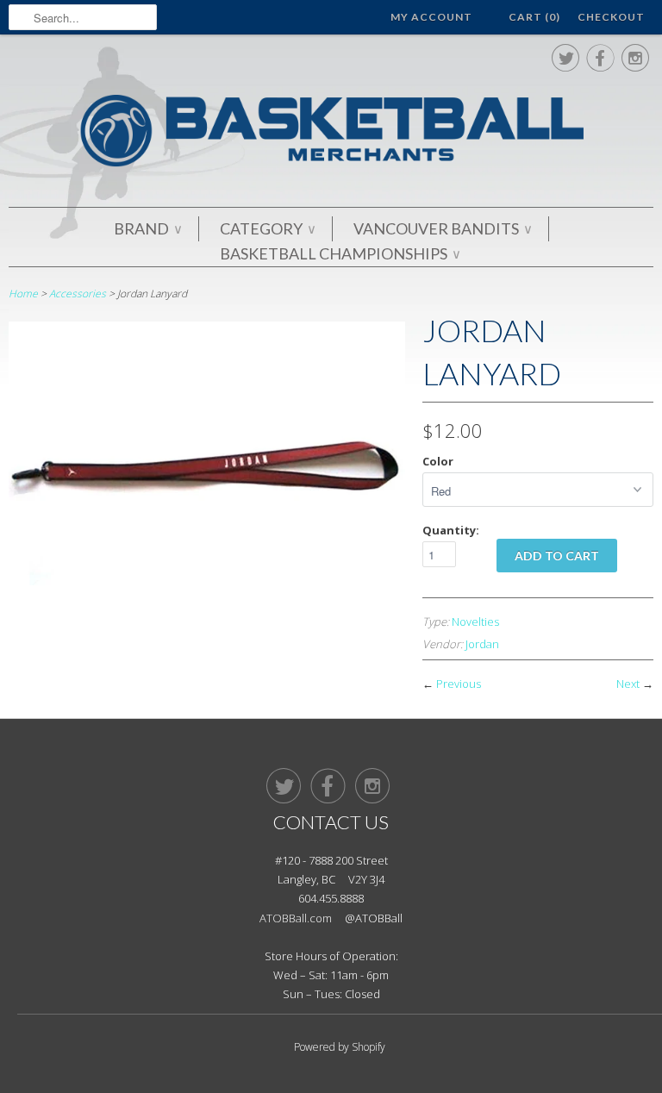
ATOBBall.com (295, 918)
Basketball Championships (339, 253)
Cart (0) (534, 16)
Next (628, 683)
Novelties (475, 621)
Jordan (482, 644)
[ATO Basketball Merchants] (331, 133)
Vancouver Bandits (442, 228)
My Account (431, 16)
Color (437, 461)
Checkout (611, 16)
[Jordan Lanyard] (207, 580)
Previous (458, 683)
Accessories (77, 293)
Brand (147, 228)
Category (267, 228)
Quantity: (450, 530)
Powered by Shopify (339, 1047)
